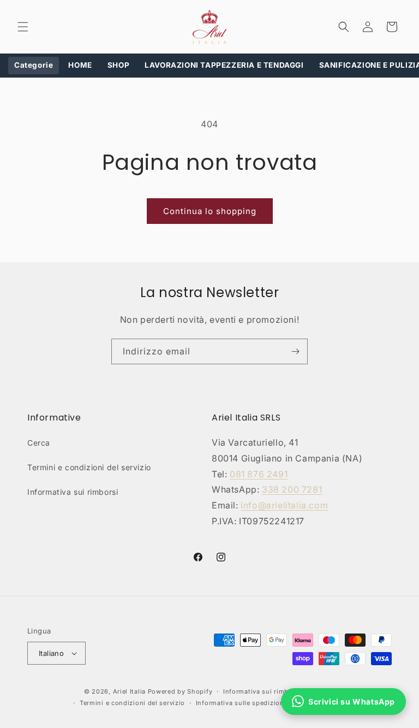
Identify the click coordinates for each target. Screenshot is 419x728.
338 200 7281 (292, 489)
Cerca (38, 442)
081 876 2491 (259, 474)
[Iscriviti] (295, 351)
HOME (80, 65)
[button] (23, 27)
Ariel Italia (129, 691)
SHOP (118, 65)
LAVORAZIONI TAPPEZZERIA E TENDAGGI (224, 65)
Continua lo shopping (209, 211)
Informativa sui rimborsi (72, 491)
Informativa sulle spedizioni (241, 703)
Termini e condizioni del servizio (89, 467)
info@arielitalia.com (284, 505)
